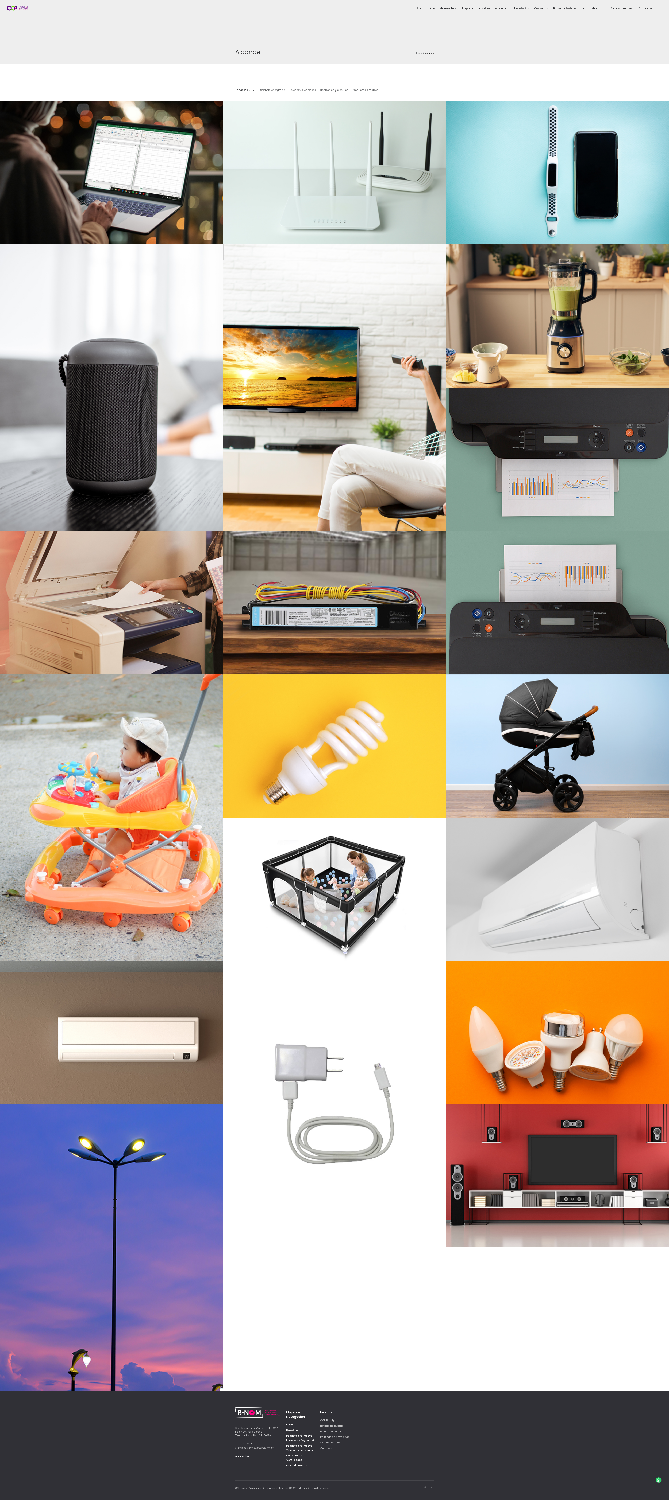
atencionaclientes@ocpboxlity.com (254, 1447)
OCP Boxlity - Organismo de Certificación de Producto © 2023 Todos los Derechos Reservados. (282, 1488)
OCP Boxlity (327, 1420)
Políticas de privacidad (335, 1437)
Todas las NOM (245, 90)
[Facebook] (425, 1487)
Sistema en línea (330, 1442)
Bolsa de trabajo (297, 1465)
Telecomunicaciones (302, 90)
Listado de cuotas (331, 1426)
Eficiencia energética (272, 90)
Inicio (419, 53)
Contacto (326, 1448)
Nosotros (292, 1430)
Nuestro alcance (330, 1431)
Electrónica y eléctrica (334, 90)
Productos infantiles (365, 90)
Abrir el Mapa (243, 1456)
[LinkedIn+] (431, 1487)
